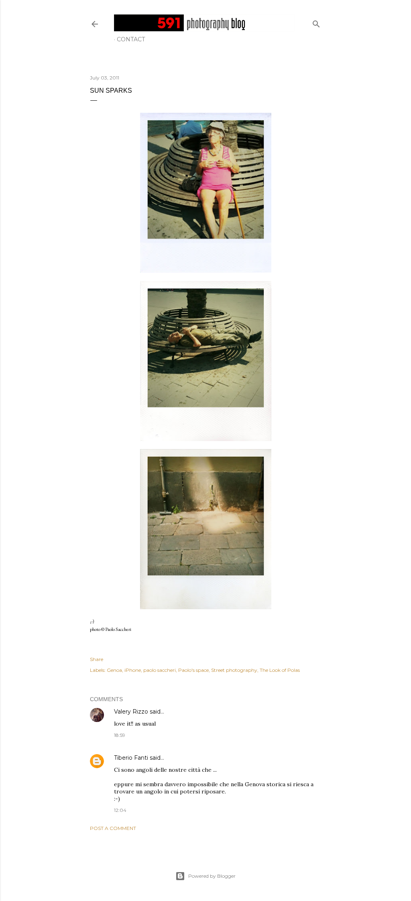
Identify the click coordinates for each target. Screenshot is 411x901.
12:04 (120, 810)
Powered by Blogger (212, 876)
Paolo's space (193, 670)
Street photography (234, 670)
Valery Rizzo (131, 711)
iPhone (132, 670)
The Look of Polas (280, 670)
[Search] (316, 22)
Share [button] (96, 659)
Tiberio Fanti (131, 757)
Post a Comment (113, 828)
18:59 (119, 735)
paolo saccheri (159, 670)
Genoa (114, 670)
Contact (131, 39)
